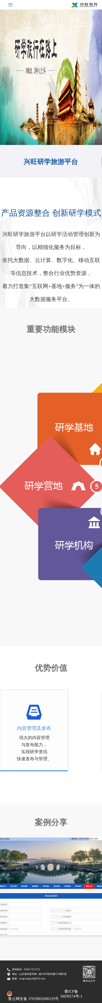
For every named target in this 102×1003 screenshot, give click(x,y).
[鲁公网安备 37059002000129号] (33, 993)
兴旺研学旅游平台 (51, 161)
